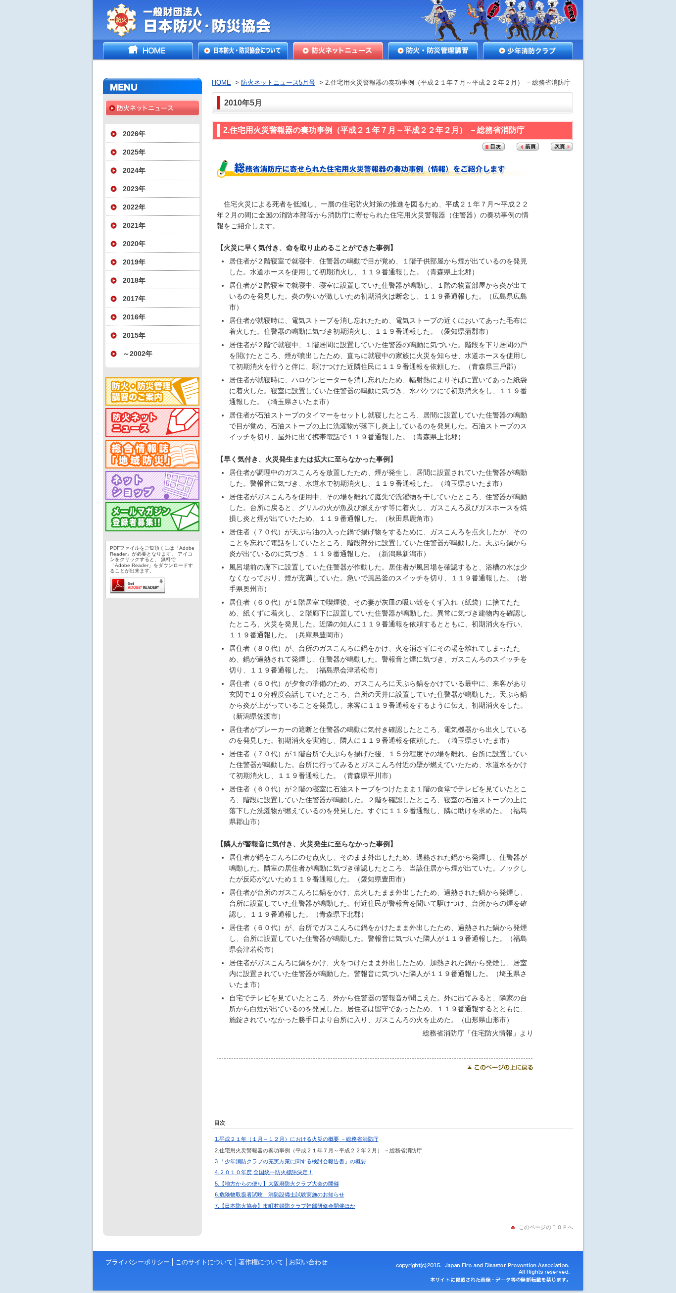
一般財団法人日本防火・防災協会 (195, 20)
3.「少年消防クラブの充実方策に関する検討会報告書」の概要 (290, 1161)
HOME (148, 50)
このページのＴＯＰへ (546, 1227)
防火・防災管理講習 (433, 50)
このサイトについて (204, 1262)
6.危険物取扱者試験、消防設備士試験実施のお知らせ (279, 1194)
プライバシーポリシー (137, 1262)
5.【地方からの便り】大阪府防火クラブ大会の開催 (277, 1184)
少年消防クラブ (528, 50)
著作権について (261, 1262)
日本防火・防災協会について (243, 50)
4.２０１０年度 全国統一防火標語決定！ (264, 1172)
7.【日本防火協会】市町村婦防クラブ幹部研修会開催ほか (285, 1206)
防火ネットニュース (338, 50)
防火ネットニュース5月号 (278, 82)
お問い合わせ (308, 1262)
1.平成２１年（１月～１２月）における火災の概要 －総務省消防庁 (297, 1139)
